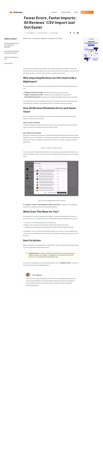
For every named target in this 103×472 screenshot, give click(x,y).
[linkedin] (77, 32)
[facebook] (70, 32)
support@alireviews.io (43, 265)
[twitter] (74, 32)
